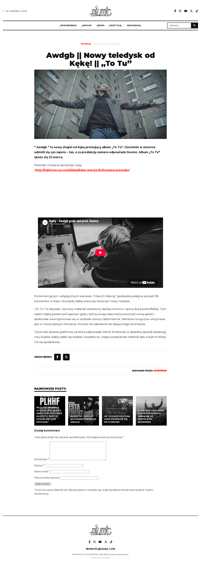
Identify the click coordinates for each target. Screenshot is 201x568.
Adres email (42, 471)
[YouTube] (185, 11)
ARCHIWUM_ (134, 25)
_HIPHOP (86, 25)
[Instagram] (180, 11)
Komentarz (41, 459)
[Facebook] (175, 11)
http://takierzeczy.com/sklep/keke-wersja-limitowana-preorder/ (82, 170)
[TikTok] (197, 11)
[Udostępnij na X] (66, 357)
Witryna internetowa (46, 477)
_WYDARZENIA (68, 25)
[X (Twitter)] (191, 11)
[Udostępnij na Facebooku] (57, 357)
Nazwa (39, 465)
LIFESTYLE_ (115, 25)
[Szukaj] (194, 25)
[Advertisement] (100, 201)
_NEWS (100, 25)
